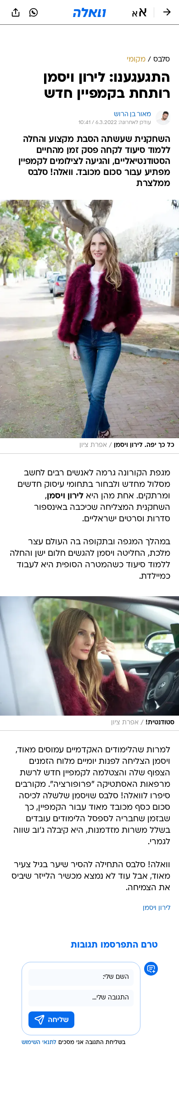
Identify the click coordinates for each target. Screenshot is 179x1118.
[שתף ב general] (16, 12)
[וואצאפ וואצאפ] (33, 12)
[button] (139, 12)
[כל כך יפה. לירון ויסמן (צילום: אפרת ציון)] (89, 326)
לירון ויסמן (156, 908)
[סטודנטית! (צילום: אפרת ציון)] (89, 663)
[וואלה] (89, 12)
